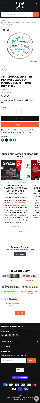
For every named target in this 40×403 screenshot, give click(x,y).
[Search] (36, 14)
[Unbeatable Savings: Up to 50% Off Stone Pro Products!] (15, 170)
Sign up (32, 361)
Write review (20, 254)
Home (3, 21)
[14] (4, 68)
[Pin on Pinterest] (14, 140)
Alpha (5, 89)
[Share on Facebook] (2, 140)
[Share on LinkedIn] (10, 140)
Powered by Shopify (20, 399)
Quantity (3, 107)
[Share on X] (6, 140)
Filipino (19, 370)
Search (20, 395)
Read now (14, 226)
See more (19, 231)
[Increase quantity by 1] (19, 111)
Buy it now (20, 125)
